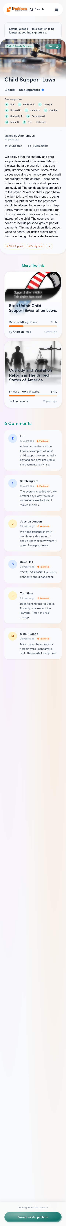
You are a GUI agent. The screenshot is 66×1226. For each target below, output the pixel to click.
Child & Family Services (19, 46)
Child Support (15, 246)
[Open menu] (57, 9)
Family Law (35, 246)
